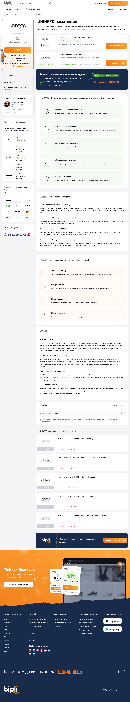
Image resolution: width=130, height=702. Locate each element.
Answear (7, 640)
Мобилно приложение (36, 630)
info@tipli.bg (70, 671)
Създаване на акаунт (118, 3)
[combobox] (34, 3)
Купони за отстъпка (35, 637)
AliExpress (7, 637)
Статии (31, 633)
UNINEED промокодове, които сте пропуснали (15, 88)
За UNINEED (8, 82)
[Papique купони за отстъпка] (27, 217)
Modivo (6, 644)
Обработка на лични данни (63, 622)
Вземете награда (70, 588)
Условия (98, 64)
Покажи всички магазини (115, 540)
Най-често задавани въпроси (38, 622)
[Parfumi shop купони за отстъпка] (18, 206)
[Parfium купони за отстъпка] (27, 200)
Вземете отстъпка (116, 46)
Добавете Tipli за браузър (18, 584)
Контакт (81, 637)
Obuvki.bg (7, 633)
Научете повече (18, 66)
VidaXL (6, 651)
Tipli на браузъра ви (35, 626)
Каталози (32, 640)
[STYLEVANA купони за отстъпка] (8, 217)
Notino (6, 630)
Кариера (57, 630)
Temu (6, 619)
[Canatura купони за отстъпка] (8, 211)
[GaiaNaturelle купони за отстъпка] (18, 217)
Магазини (9, 15)
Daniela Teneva (17, 102)
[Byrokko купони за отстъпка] (18, 211)
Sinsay (6, 626)
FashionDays (8, 622)
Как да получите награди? (37, 619)
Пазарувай (17, 50)
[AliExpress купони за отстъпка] (18, 200)
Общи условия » (118, 405)
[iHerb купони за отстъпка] (8, 206)
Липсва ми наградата (86, 619)
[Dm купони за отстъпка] (27, 211)
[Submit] (50, 3)
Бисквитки (57, 626)
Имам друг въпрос (85, 630)
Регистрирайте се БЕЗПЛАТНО (106, 82)
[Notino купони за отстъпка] (8, 200)
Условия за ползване (61, 619)
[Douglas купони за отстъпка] (27, 206)
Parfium (6, 647)
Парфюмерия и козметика (23, 15)
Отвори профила (17, 109)
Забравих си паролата (86, 633)
